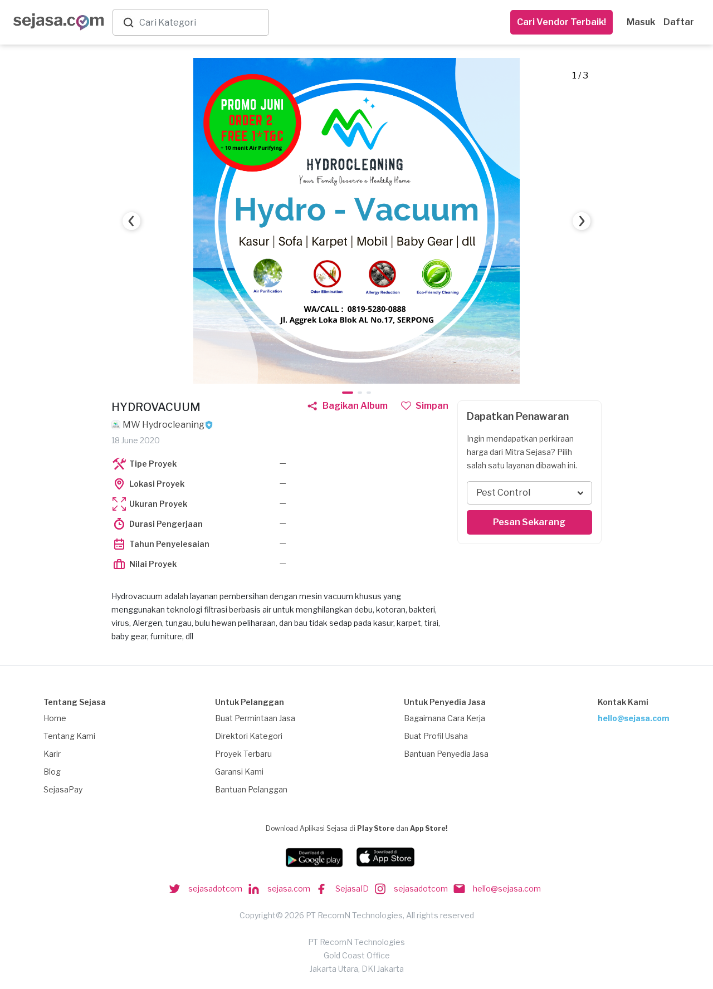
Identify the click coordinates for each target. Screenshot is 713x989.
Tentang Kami (69, 736)
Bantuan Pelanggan (251, 789)
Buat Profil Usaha (436, 736)
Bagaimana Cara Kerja (444, 718)
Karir (52, 753)
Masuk (641, 22)
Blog (52, 771)
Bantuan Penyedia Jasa (446, 753)
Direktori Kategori (248, 736)
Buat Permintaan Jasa (255, 718)
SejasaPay (62, 789)
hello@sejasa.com (634, 718)
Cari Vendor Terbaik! (561, 22)
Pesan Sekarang (529, 522)
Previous (131, 221)
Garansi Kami (239, 771)
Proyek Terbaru (243, 753)
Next (581, 221)
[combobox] (201, 22)
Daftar (678, 22)
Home (54, 718)
